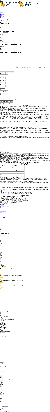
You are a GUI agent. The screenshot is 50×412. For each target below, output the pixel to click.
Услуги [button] (8, 411)
